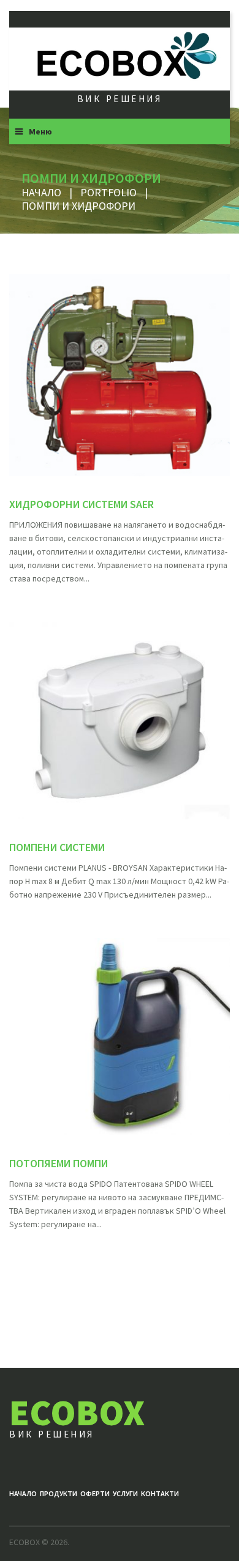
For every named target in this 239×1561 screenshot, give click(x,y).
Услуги (125, 1493)
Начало (41, 192)
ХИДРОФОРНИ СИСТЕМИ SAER (81, 504)
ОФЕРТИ (95, 1493)
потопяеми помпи (58, 1163)
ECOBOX (77, 1412)
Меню (40, 131)
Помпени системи (57, 847)
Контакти (160, 1493)
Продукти (58, 1493)
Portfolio (108, 192)
